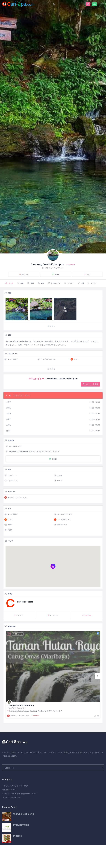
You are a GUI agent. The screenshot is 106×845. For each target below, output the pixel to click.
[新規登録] (94, 4)
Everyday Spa (21, 824)
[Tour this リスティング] (97, 13)
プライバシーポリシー (11, 797)
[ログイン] (88, 4)
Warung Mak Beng (23, 813)
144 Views (19, 634)
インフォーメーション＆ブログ (15, 786)
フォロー (87, 615)
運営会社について (9, 790)
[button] (97, 676)
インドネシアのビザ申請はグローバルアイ (19, 794)
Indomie (17, 835)
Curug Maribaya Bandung (20, 705)
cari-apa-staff (25, 601)
